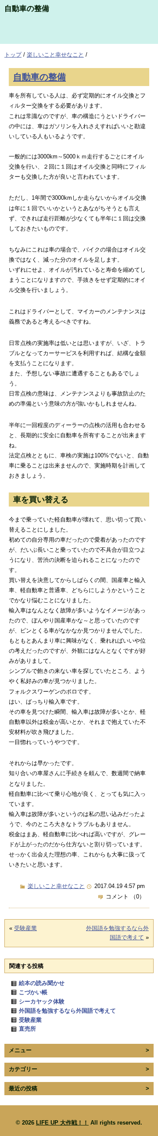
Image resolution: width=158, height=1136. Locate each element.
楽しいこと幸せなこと (55, 54)
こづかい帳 (33, 992)
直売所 (27, 1028)
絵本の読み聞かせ (42, 983)
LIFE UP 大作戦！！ (62, 1122)
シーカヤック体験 (42, 1001)
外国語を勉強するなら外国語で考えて (67, 1010)
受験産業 (25, 928)
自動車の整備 (39, 77)
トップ (13, 54)
